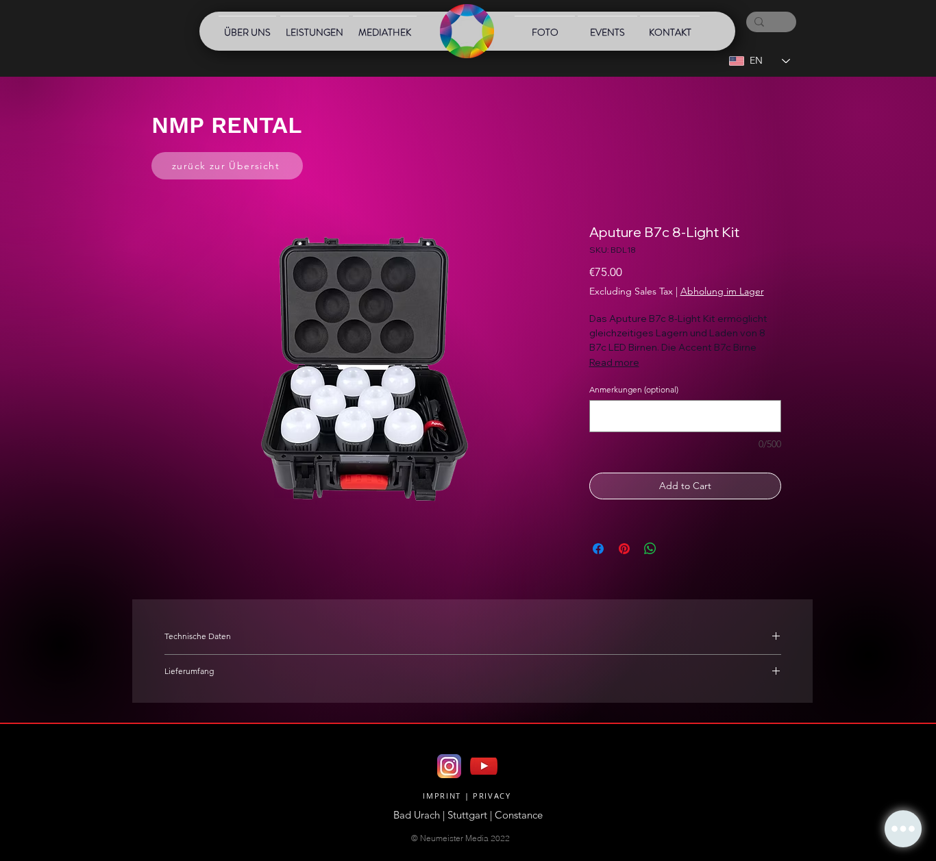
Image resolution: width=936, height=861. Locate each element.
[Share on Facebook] (598, 548)
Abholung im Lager (722, 291)
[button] (903, 828)
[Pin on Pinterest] (624, 548)
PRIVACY (492, 795)
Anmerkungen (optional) (633, 389)
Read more (614, 362)
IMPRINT (442, 795)
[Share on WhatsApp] (650, 548)
